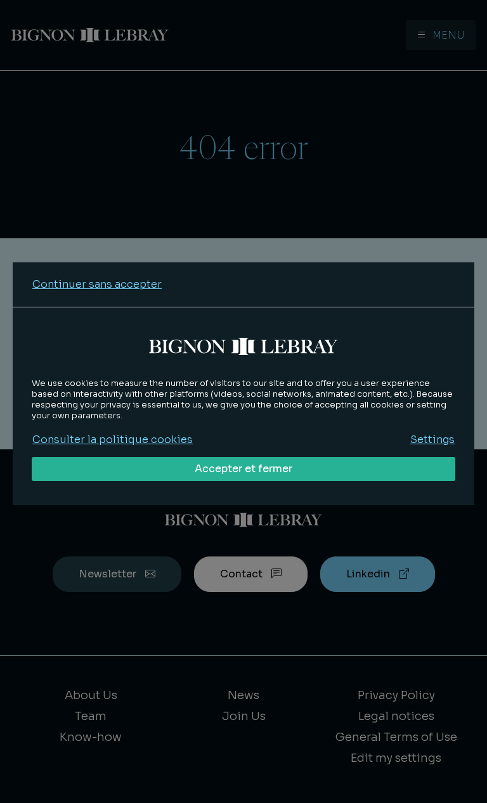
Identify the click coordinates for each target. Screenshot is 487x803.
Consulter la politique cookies (112, 439)
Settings (432, 439)
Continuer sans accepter (97, 284)
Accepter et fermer (243, 468)
